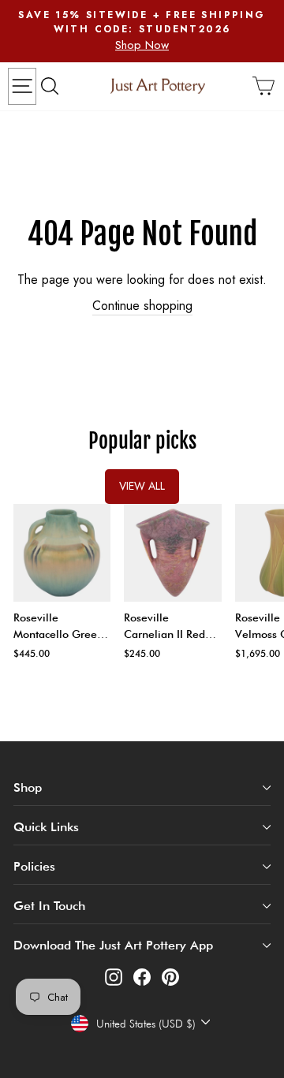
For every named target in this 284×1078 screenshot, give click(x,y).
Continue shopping (142, 306)
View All (142, 486)
